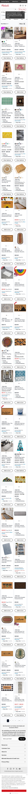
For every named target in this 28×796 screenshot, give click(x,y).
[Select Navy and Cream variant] (6, 109)
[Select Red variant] (17, 143)
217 (19, 720)
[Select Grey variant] (15, 143)
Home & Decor (5, 15)
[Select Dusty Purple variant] (4, 557)
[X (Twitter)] (17, 769)
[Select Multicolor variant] (4, 41)
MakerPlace (15, 1)
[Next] (22, 720)
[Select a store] (20, 5)
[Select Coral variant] (4, 143)
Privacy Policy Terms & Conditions (10, 787)
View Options (7, 58)
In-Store (4, 19)
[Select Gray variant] (19, 177)
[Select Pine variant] (15, 177)
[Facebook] (8, 769)
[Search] (15, 9)
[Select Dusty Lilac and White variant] (7, 109)
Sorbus (3, 465)
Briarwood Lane (18, 605)
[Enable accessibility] (25, 793)
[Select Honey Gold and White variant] (4, 109)
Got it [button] (14, 790)
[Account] (23, 5)
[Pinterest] (14, 769)
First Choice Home (7, 86)
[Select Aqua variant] (7, 143)
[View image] (6, 40)
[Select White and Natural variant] (2, 177)
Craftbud (4, 568)
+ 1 (9, 350)
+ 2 (22, 109)
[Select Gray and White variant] (6, 350)
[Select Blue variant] (6, 143)
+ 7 (9, 109)
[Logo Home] (5, 5)
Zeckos (16, 258)
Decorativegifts (18, 707)
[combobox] (8, 9)
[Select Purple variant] (20, 143)
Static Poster (4, 395)
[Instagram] (11, 769)
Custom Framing (5, 1)
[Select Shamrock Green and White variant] (2, 109)
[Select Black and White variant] (4, 177)
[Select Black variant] (2, 41)
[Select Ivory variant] (17, 109)
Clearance (16, 19)
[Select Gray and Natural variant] (6, 177)
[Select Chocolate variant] (15, 109)
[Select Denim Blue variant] (4, 350)
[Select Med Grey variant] (6, 557)
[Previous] (5, 720)
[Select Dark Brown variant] (17, 177)
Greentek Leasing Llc (19, 568)
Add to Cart (20, 92)
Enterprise (23, 1)
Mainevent (4, 222)
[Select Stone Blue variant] (2, 557)
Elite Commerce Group (7, 52)
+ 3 (22, 143)
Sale (10, 19)
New (22, 19)
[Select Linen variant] (7, 557)
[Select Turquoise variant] (20, 109)
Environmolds (18, 431)
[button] (14, 793)
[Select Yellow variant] (2, 143)
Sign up (22, 738)
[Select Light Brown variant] (20, 177)
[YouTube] (20, 769)
